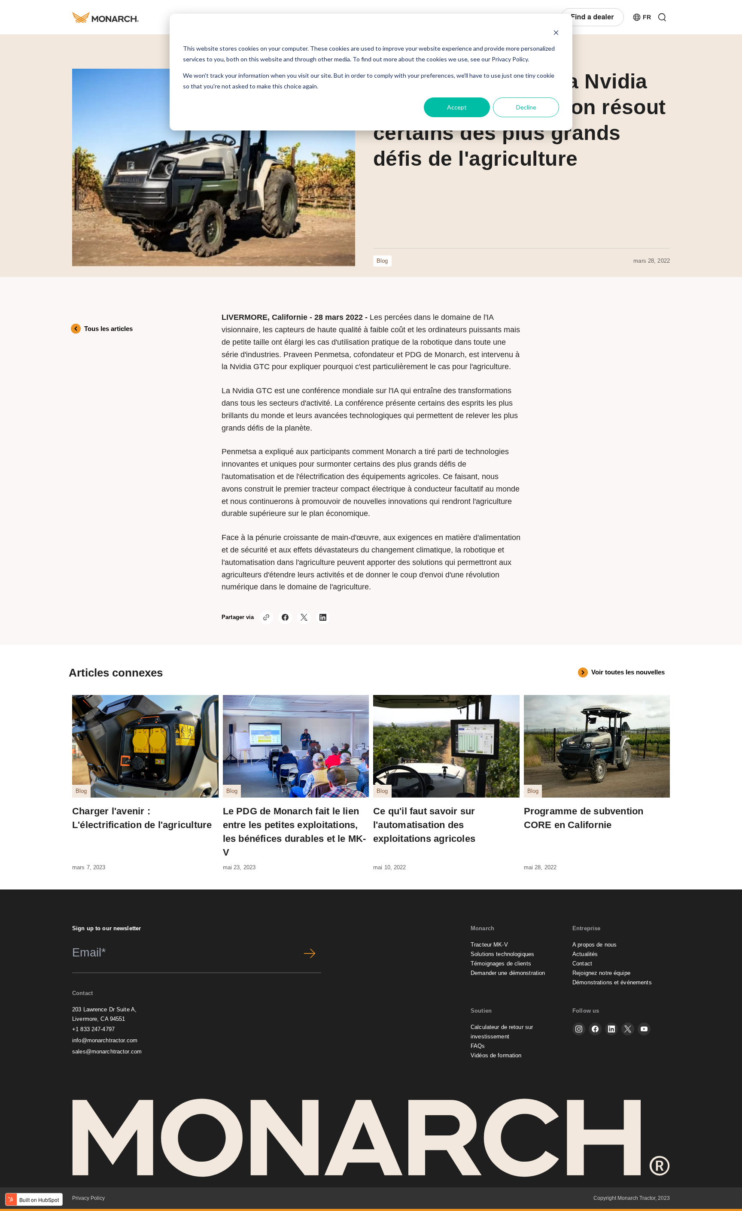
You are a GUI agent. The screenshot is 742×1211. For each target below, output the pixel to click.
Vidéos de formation (496, 1055)
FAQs (478, 1046)
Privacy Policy (510, 59)
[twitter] (627, 1029)
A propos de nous (594, 944)
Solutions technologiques (502, 954)
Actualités (585, 954)
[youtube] (644, 1029)
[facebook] (595, 1029)
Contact (582, 963)
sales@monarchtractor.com (107, 1051)
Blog (382, 261)
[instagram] (578, 1029)
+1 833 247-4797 (93, 1029)
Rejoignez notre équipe (601, 973)
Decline (526, 107)
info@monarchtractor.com (104, 1040)
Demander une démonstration (508, 973)
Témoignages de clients (501, 963)
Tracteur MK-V (489, 944)
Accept (457, 107)
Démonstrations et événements (612, 982)
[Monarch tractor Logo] (105, 17)
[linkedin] (611, 1029)
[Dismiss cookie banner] (556, 32)
